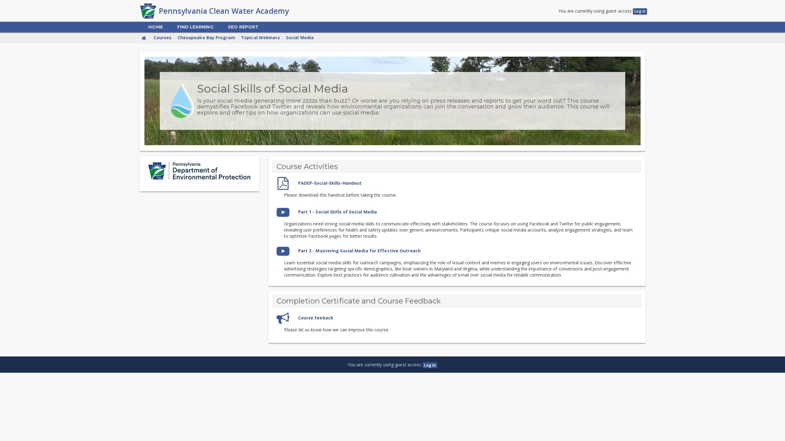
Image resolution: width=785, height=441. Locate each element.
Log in (639, 11)
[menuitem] (155, 27)
